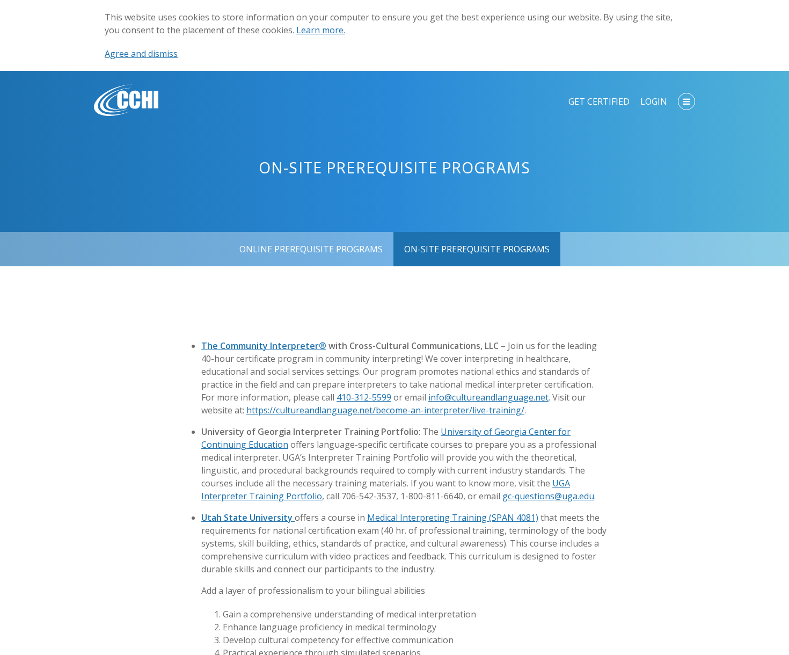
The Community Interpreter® (263, 346)
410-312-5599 (364, 397)
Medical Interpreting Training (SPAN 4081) (452, 517)
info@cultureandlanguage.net (488, 397)
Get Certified (599, 101)
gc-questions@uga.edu (548, 496)
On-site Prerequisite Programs (477, 249)
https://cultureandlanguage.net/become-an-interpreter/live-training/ (385, 410)
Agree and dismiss (141, 54)
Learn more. (320, 30)
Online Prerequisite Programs (311, 249)
